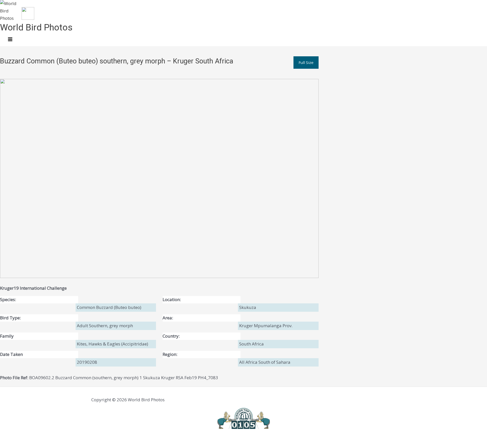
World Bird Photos (36, 27)
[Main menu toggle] (10, 39)
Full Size (306, 62)
